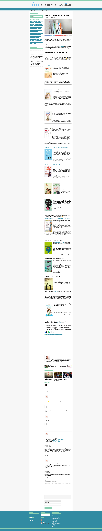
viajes (35, 43)
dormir (55, 334)
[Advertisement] (58, 344)
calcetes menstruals (59, 528)
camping (36, 24)
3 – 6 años (46, 10)
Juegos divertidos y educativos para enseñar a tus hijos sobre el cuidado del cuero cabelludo (56, 523)
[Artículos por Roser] (41, 523)
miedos (40, 36)
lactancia (32, 34)
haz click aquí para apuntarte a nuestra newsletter (55, 361)
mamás (62, 334)
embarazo (39, 28)
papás (31, 37)
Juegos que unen (55, 291)
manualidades (36, 36)
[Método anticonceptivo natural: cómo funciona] (49, 375)
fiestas (36, 31)
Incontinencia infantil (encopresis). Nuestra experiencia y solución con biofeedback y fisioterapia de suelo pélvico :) (35, 52)
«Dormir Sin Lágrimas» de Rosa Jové (51, 65)
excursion (40, 30)
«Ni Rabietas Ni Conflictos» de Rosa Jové (52, 164)
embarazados (59, 322)
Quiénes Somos (42, 0)
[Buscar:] (37, 16)
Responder (46, 393)
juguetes (41, 33)
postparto (32, 40)
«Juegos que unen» (56, 278)
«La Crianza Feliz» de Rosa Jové (65, 185)
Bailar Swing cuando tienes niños (66, 379)
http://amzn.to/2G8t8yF (56, 441)
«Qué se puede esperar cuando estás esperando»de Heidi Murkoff (57, 218)
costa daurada (40, 25)
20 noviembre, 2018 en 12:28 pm (50, 472)
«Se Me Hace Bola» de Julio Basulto (51, 126)
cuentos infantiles (33, 27)
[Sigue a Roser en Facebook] (45, 362)
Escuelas (32, 30)
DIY (37, 27)
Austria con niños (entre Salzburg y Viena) (35, 49)
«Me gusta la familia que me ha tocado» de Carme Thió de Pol (56, 147)
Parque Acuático (36, 37)
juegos (38, 33)
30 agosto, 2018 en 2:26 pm (50, 446)
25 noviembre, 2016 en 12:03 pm (50, 385)
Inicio (30, 519)
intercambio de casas (53, 528)
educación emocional (34, 28)
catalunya (39, 24)
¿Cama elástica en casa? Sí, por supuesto (35, 58)
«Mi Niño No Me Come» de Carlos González (53, 87)
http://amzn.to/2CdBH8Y (60, 439)
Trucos (32, 43)
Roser (52, 17)
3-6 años (41, 21)
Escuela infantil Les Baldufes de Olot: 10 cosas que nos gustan (58, 379)
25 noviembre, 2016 (48, 17)
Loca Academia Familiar (35, 0)
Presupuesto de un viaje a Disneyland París (36, 65)
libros (59, 334)
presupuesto (36, 40)
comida (52, 334)
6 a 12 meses (35, 10)
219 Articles (58, 355)
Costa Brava (35, 25)
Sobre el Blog (31, 520)
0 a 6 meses (31, 10)
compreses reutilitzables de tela (68, 528)
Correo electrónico (47, 502)
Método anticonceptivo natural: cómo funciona (48, 379)
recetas (41, 40)
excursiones (32, 31)
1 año (39, 10)
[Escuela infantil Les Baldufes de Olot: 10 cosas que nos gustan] (58, 375)
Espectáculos (36, 30)
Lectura (55, 17)
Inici (30, 0)
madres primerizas (61, 46)
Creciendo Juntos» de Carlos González (65, 184)
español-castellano (47, 236)
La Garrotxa (36, 34)
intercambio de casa (33, 33)
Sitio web (46, 504)
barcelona (32, 24)
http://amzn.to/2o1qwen (56, 440)
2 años (42, 10)
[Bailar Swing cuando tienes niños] (67, 375)
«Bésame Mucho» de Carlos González (52, 109)
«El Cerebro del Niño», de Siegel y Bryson (61, 198)
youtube (65, 310)
